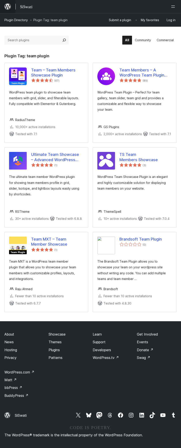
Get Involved (147, 334)
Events (142, 342)
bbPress (13, 387)
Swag (143, 357)
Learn (97, 334)
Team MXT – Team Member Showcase (49, 241)
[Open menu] (174, 6)
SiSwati (21, 415)
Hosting (10, 350)
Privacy (10, 357)
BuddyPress (16, 395)
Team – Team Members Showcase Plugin (53, 72)
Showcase (57, 334)
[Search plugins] (64, 40)
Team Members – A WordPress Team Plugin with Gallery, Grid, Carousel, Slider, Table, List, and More (145, 73)
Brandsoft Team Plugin (140, 239)
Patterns (55, 357)
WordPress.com (19, 372)
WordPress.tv (106, 357)
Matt (10, 380)
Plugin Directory (16, 20)
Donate (145, 350)
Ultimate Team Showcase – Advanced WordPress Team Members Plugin (55, 157)
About (9, 334)
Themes (55, 342)
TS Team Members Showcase (138, 157)
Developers (102, 350)
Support (99, 342)
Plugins (54, 350)
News (9, 342)
